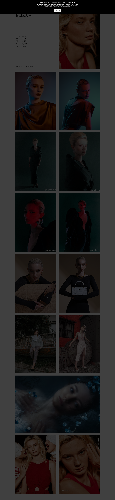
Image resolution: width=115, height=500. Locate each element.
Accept (57, 10)
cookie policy (71, 2)
